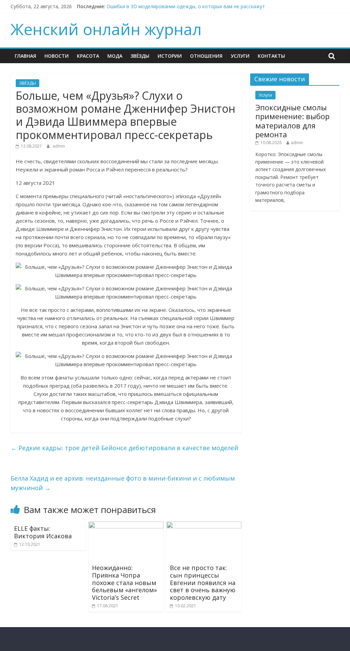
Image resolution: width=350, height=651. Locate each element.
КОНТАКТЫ (271, 56)
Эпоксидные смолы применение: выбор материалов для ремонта (292, 120)
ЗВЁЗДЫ (140, 56)
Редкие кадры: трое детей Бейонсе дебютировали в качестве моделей (124, 448)
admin (59, 146)
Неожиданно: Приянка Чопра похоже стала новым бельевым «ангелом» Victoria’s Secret (124, 582)
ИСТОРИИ (170, 56)
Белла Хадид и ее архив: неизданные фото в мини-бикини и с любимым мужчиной (123, 483)
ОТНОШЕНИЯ (206, 56)
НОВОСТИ (56, 56)
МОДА (114, 56)
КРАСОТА (88, 56)
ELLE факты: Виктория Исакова (43, 532)
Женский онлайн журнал (106, 29)
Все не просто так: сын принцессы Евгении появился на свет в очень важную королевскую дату (202, 582)
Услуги (240, 56)
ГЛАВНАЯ (25, 56)
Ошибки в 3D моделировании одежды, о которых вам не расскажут (186, 6)
